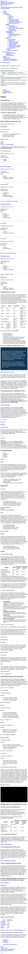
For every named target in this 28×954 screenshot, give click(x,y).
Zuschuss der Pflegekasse (5, 404)
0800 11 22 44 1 (4, 1)
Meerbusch (3, 921)
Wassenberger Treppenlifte (6, 166)
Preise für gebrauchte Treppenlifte (16, 28)
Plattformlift (11, 17)
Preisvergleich (12, 29)
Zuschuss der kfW (13, 35)
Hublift (10, 18)
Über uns (5, 12)
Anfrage (14, 109)
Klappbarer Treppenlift (13, 23)
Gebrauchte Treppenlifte (14, 19)
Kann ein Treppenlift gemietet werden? (8, 834)
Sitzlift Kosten (12, 25)
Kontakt (5, 56)
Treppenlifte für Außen (13, 20)
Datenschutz (6, 940)
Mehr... (2, 173)
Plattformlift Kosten (13, 26)
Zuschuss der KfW (4, 427)
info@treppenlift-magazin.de (7, 3)
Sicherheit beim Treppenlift (14, 45)
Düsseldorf (3, 923)
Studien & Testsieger (13, 50)
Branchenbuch (9, 54)
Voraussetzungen (12, 39)
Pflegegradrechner (10, 55)
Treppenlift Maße (12, 44)
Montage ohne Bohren (13, 41)
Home (4, 10)
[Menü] (1, 6)
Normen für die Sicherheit (14, 46)
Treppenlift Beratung (10, 52)
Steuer (10, 36)
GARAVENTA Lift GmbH (5, 204)
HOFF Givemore (4, 277)
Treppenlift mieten (13, 30)
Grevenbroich (4, 924)
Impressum (5, 942)
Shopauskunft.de (10, 144)
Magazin (5, 13)
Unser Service (6, 51)
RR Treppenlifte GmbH (5, 256)
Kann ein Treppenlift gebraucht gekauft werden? (10, 847)
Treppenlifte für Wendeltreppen (15, 22)
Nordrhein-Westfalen (7, 92)
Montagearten (12, 40)
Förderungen (11, 33)
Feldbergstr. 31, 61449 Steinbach (8, 2)
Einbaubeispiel (12, 47)
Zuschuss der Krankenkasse (15, 34)
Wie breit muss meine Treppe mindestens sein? (10, 807)
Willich (2, 926)
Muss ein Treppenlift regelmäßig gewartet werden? (11, 863)
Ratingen (3, 927)
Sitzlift (10, 15)
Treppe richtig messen (13, 43)
